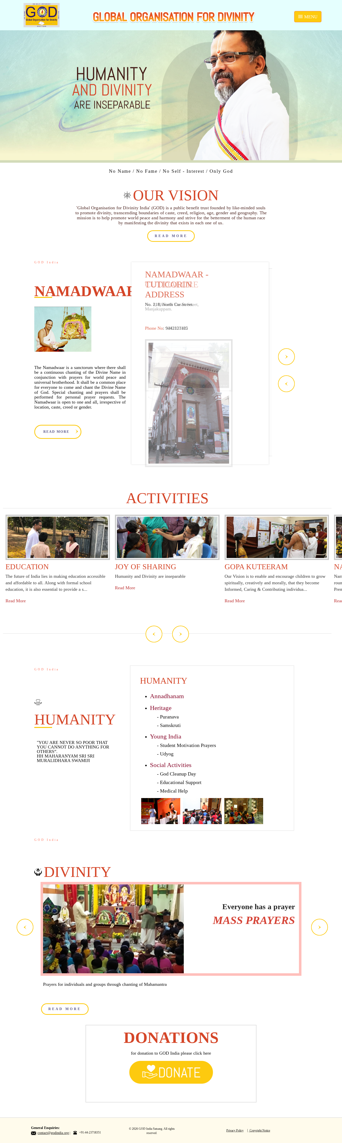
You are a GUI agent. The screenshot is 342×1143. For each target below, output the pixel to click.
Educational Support (181, 782)
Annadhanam (167, 696)
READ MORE (171, 236)
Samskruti (170, 725)
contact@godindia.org (53, 1133)
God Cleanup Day (178, 774)
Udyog (167, 753)
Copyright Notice (259, 1130)
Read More (16, 600)
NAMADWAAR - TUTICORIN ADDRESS (177, 284)
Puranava (169, 716)
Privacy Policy (235, 1130)
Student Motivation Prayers (188, 745)
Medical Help (174, 791)
